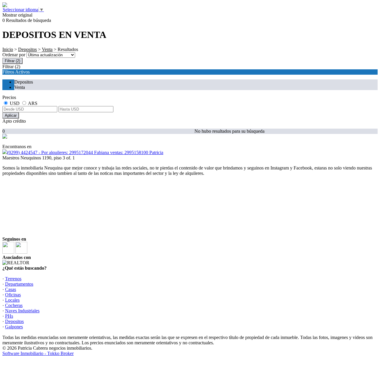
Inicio (7, 49)
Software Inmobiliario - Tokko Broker (38, 353)
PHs (9, 316)
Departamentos (19, 284)
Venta (47, 49)
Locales (12, 300)
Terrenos (13, 278)
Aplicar (11, 115)
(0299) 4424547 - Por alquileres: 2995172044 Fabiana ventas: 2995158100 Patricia (85, 152)
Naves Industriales (22, 310)
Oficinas (13, 294)
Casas (10, 289)
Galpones (14, 326)
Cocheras (14, 305)
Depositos (27, 49)
